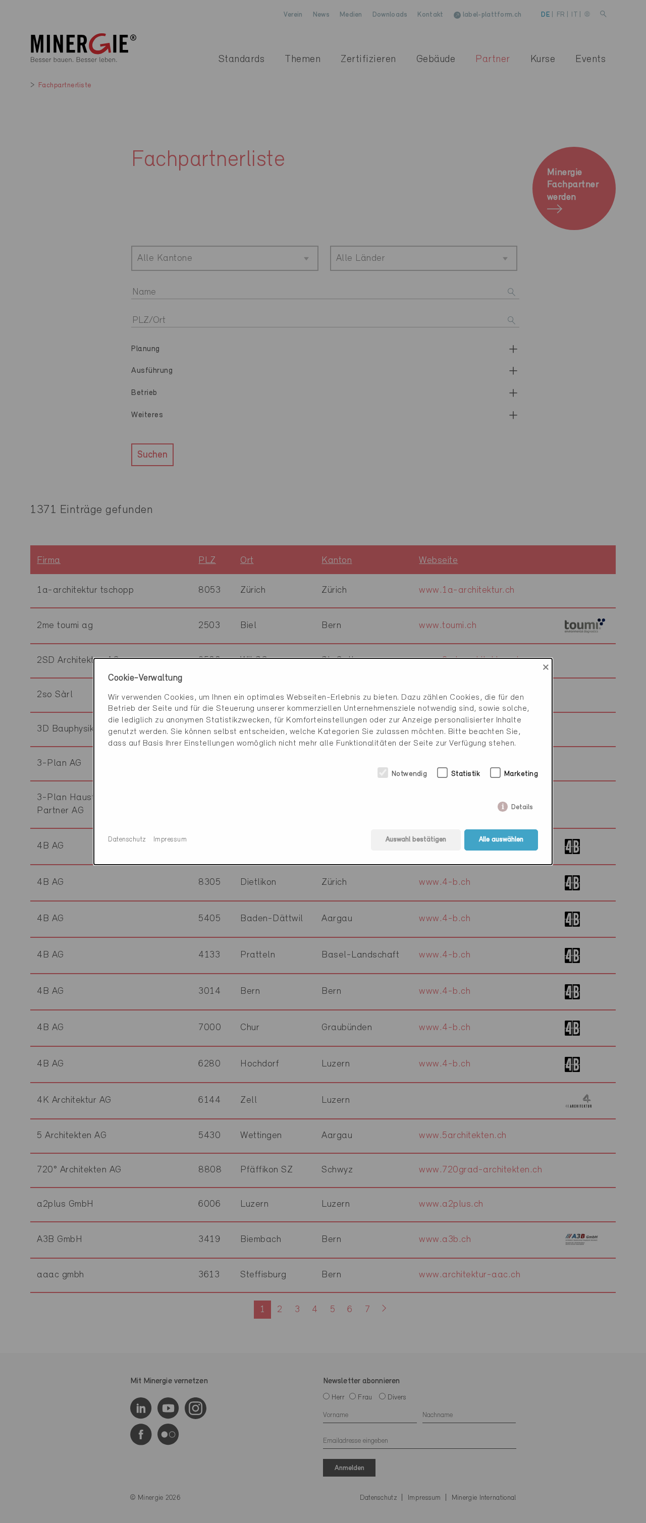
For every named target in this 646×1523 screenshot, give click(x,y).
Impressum (170, 839)
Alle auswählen (501, 839)
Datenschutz (127, 839)
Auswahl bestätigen (416, 839)
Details (522, 805)
